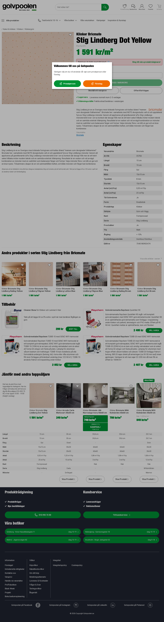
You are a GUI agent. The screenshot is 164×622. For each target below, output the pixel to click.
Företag (98, 84)
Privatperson (69, 84)
